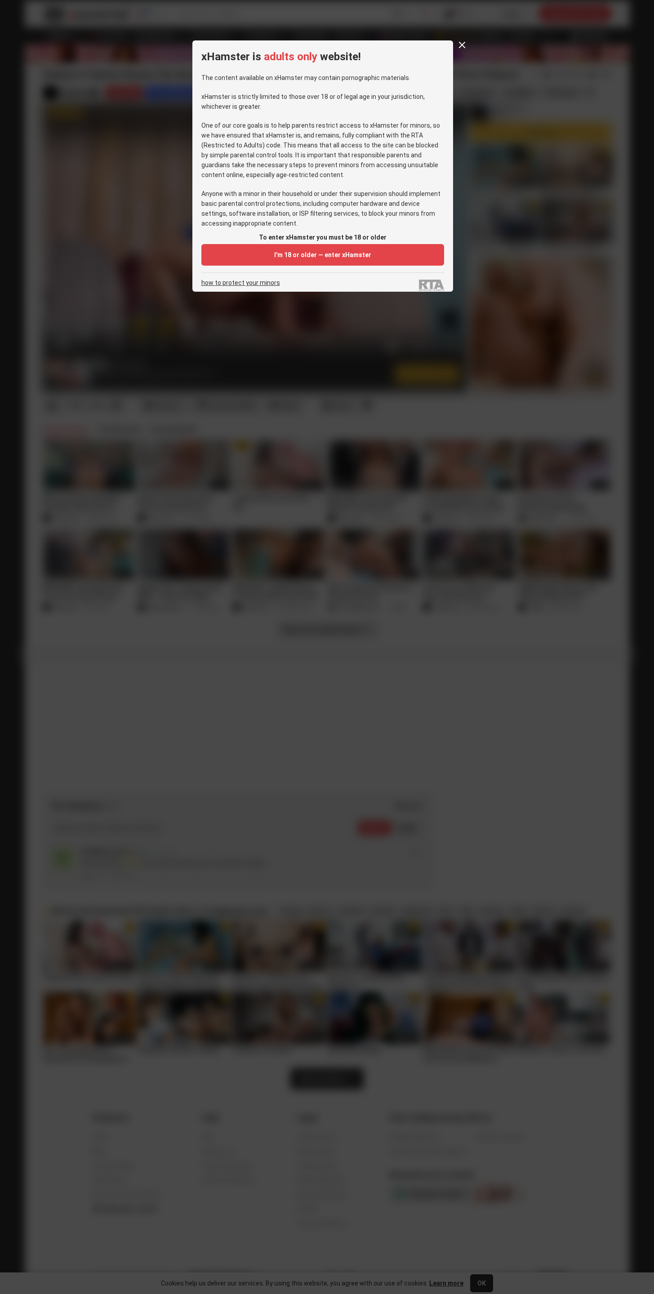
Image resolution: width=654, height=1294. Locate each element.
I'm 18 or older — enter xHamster (322, 254)
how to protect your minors (240, 283)
